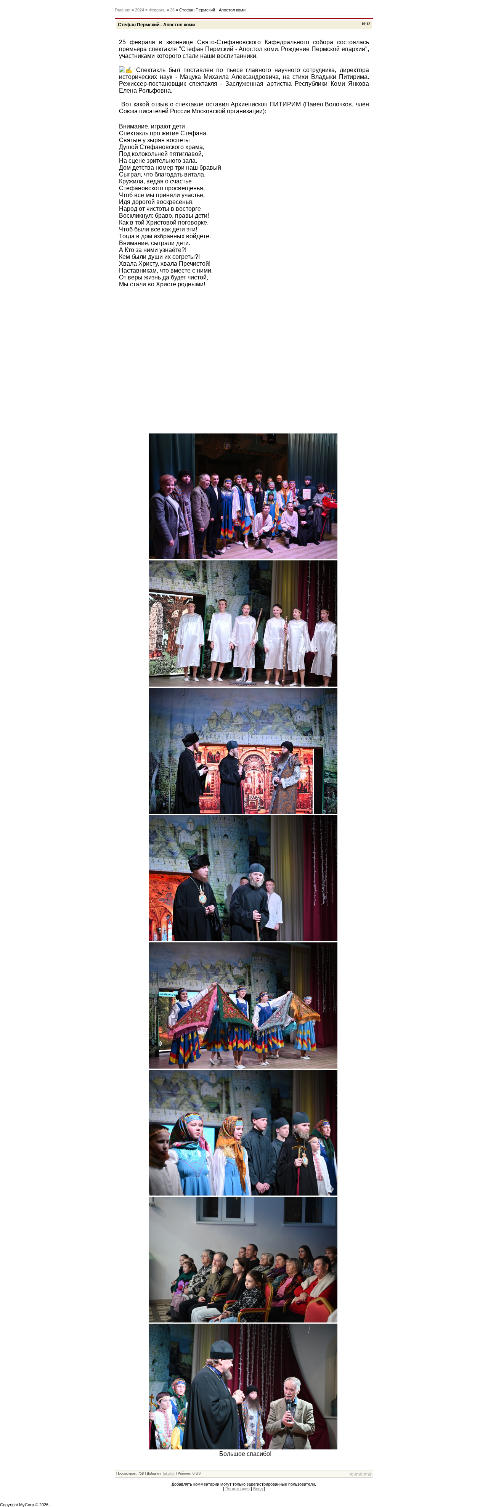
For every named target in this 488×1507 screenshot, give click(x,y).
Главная (122, 10)
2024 (139, 10)
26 (172, 10)
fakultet (169, 1473)
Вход (258, 1488)
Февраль (157, 10)
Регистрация (237, 1488)
